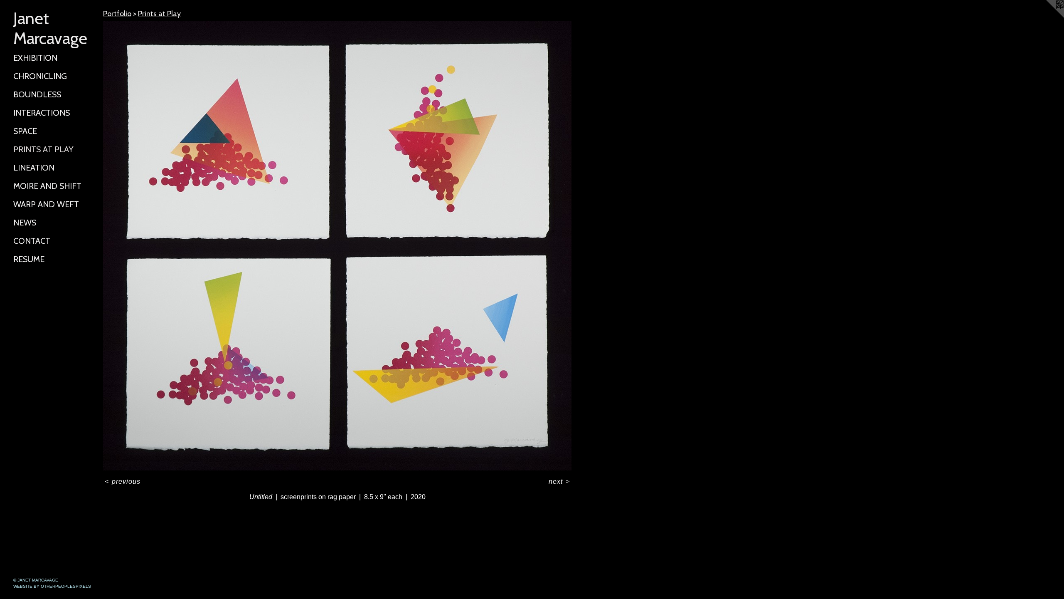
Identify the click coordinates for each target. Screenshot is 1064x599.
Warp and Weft (46, 204)
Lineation (33, 168)
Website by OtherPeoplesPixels (52, 586)
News (24, 223)
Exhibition (35, 58)
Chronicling (40, 76)
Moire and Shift (47, 186)
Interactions (41, 113)
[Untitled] (337, 245)
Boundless (37, 94)
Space (25, 131)
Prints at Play (43, 149)
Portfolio (117, 13)
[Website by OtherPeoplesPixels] (1047, 16)
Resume (28, 259)
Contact (31, 241)
